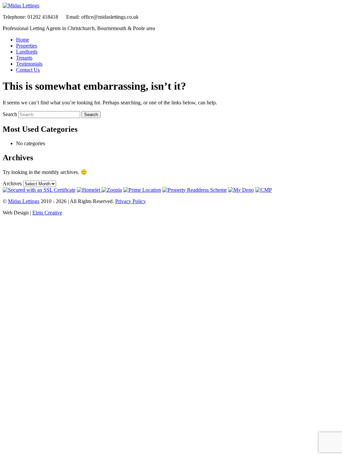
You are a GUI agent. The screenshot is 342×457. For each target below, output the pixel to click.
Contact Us (28, 70)
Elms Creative (47, 212)
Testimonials (29, 64)
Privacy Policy (130, 201)
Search (10, 114)
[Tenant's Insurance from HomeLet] (89, 190)
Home (22, 39)
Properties (26, 46)
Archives (12, 183)
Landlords (26, 52)
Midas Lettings (23, 201)
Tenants (24, 58)
